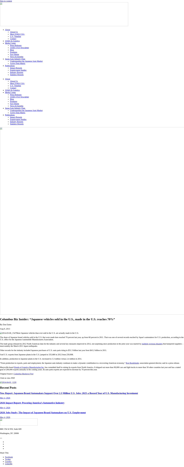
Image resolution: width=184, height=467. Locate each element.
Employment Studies (18, 70)
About (7, 30)
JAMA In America (12, 41)
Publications (10, 66)
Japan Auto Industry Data (15, 59)
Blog (12, 50)
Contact (13, 39)
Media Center (10, 43)
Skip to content (6, 1)
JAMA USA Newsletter (19, 48)
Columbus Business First (23, 374)
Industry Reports (16, 72)
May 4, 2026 (5, 398)
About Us (14, 32)
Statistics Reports (17, 75)
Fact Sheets (14, 54)
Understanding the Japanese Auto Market (26, 61)
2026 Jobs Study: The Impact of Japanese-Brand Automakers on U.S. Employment (43, 412)
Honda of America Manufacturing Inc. (29, 367)
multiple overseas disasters (152, 344)
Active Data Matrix (17, 63)
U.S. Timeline (15, 36)
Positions (13, 52)
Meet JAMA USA (17, 34)
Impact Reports (16, 68)
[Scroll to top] (1, 438)
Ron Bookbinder (132, 363)
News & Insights (16, 57)
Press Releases (16, 45)
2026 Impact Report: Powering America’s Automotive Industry (32, 403)
